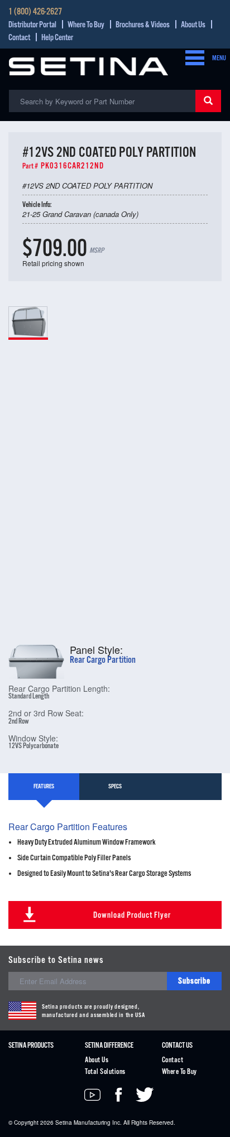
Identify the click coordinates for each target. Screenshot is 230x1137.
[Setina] (88, 65)
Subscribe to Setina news (56, 960)
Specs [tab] (115, 787)
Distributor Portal (32, 25)
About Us (193, 25)
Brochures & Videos (143, 25)
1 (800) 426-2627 (35, 12)
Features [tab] (43, 787)
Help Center (57, 37)
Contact (19, 37)
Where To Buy (86, 25)
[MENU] (191, 58)
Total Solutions (105, 1072)
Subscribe (194, 981)
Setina (63, 1122)
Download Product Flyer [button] (132, 915)
